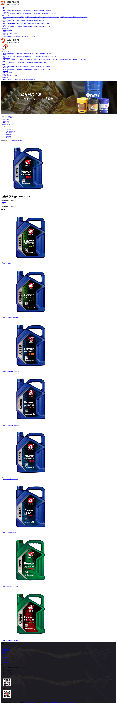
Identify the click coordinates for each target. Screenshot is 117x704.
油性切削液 (19, 13)
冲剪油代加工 (63, 17)
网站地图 (5, 662)
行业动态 (10, 33)
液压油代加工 (34, 17)
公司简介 (5, 36)
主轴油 (42, 10)
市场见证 (43, 23)
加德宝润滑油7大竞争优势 (22, 23)
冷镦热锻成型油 (45, 13)
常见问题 (14, 33)
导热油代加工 (28, 17)
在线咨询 (4, 202)
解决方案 (5, 25)
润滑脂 (46, 10)
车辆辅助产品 (42, 20)
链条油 (39, 10)
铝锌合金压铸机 (30, 26)
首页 (4, 7)
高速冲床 (36, 26)
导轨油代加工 (21, 17)
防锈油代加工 (69, 17)
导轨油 (16, 10)
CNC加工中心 (41, 26)
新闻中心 (5, 31)
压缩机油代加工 (42, 17)
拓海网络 (44, 702)
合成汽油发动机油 (15, 20)
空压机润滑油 (28, 10)
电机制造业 (14, 26)
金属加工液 (6, 12)
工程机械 (47, 26)
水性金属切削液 (7, 13)
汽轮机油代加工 (83, 17)
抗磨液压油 (6, 10)
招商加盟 (5, 22)
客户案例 (5, 28)
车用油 (4, 18)
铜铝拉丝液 (38, 13)
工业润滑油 (6, 8)
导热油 (49, 10)
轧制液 (51, 13)
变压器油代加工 (7, 17)
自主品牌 (24, 36)
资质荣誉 (14, 36)
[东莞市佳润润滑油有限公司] (10, 4)
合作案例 (48, 23)
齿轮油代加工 (14, 17)
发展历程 (10, 36)
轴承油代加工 (49, 17)
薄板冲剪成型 (32, 13)
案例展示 (5, 30)
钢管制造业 (19, 26)
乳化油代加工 (76, 17)
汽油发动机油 (23, 20)
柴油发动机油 (30, 20)
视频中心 (10, 30)
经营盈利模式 (12, 23)
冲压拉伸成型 (25, 13)
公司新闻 (5, 33)
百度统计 (48, 702)
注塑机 (24, 26)
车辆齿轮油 (36, 20)
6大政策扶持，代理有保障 (34, 23)
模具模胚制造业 (7, 26)
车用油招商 (6, 23)
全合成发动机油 (7, 20)
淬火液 (54, 13)
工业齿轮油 (11, 10)
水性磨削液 (14, 13)
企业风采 (28, 36)
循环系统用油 (21, 10)
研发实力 (19, 36)
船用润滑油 (34, 10)
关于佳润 (5, 35)
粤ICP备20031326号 (29, 702)
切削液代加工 (56, 17)
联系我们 (33, 36)
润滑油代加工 (6, 15)
